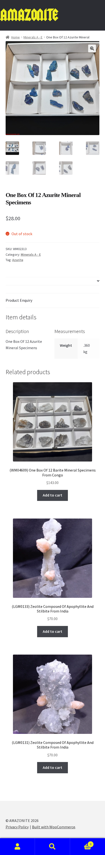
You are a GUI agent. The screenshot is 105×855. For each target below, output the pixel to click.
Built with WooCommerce (53, 826)
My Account (17, 846)
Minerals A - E (32, 37)
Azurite (17, 260)
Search (52, 846)
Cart (81, 842)
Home (15, 37)
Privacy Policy (17, 826)
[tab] (53, 281)
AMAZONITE (29, 15)
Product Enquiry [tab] (19, 300)
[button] (92, 48)
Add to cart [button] (52, 495)
